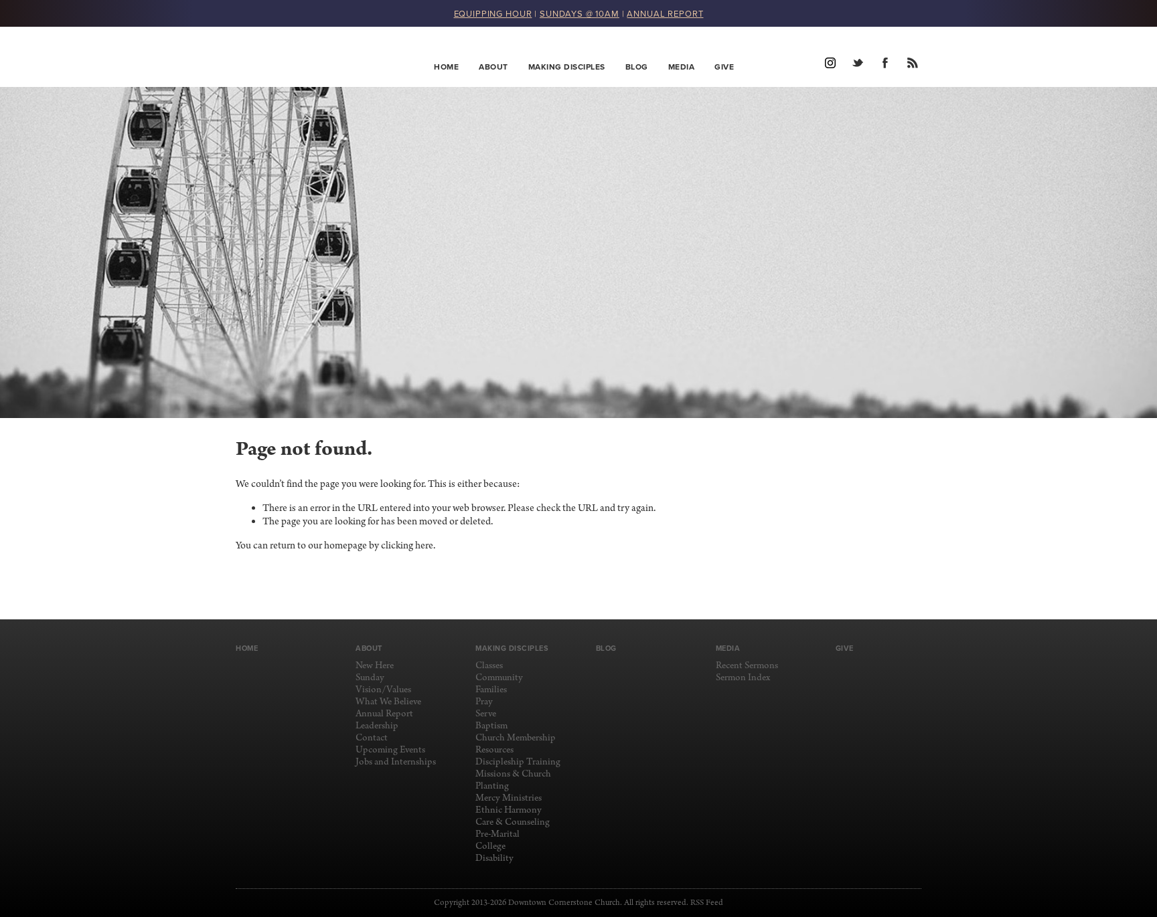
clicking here (407, 545)
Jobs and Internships (396, 762)
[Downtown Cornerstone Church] (303, 57)
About (493, 66)
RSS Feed (706, 903)
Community (499, 678)
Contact (372, 738)
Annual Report (384, 714)
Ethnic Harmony (508, 810)
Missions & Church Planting (513, 780)
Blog (636, 66)
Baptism (491, 726)
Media (681, 66)
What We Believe (388, 702)
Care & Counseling (512, 822)
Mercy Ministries (508, 798)
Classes (489, 665)
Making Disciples (566, 66)
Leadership (377, 726)
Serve (485, 714)
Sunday (370, 678)
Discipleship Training (517, 762)
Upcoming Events (390, 750)
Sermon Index (743, 678)
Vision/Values (383, 690)
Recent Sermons (747, 665)
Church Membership (515, 738)
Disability (494, 858)
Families (491, 690)
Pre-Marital (497, 834)
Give (724, 66)
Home (446, 66)
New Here (375, 665)
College (490, 846)
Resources (494, 750)
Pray (484, 702)
